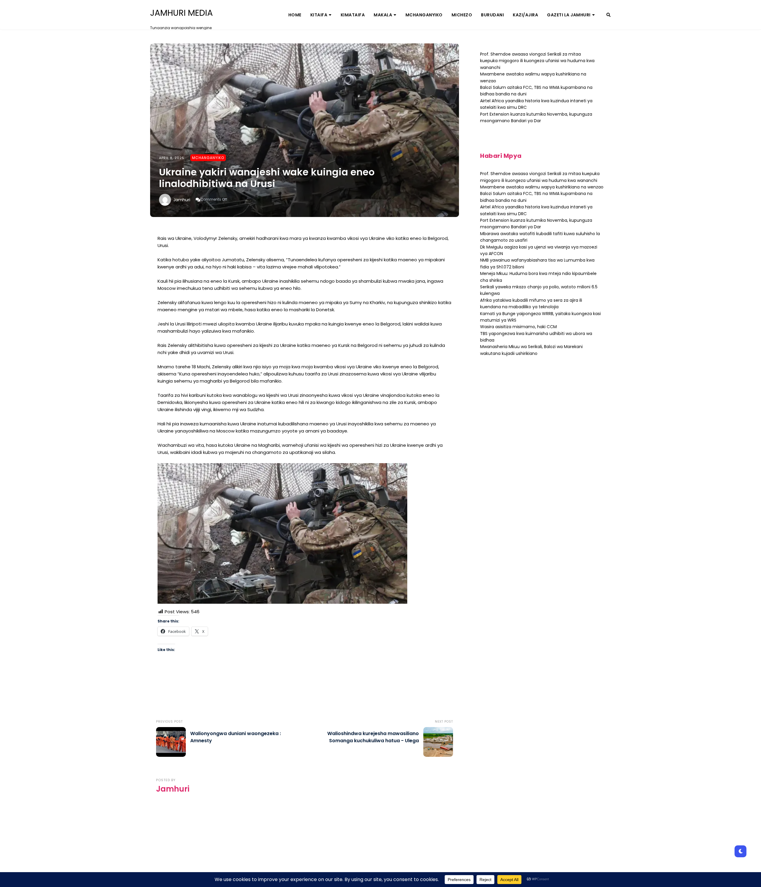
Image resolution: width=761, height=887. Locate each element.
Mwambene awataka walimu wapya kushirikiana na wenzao (541, 187)
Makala (383, 15)
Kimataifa (353, 15)
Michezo (462, 15)
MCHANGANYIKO (424, 15)
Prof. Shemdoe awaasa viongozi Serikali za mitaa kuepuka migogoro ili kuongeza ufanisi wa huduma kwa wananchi (537, 60)
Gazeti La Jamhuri (569, 15)
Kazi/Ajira (525, 15)
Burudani (492, 15)
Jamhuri (181, 200)
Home (294, 15)
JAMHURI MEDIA (181, 13)
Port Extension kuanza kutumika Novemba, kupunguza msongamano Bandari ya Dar (536, 223)
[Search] (608, 15)
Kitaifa (319, 15)
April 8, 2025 (171, 157)
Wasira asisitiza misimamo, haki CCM (518, 327)
